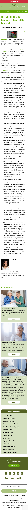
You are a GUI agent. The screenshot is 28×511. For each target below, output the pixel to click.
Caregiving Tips (7, 435)
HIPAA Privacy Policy (17, 498)
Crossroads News (8, 415)
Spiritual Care (7, 444)
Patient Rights (23, 502)
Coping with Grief (8, 441)
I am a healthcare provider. (15, 486)
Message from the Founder (11, 424)
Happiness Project (8, 421)
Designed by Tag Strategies (14, 507)
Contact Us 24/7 (5, 12)
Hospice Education (6, 29)
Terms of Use (9, 498)
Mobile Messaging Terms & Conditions (10, 502)
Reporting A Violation (14, 500)
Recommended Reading (10, 452)
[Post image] (14, 298)
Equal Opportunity (15, 495)
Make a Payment (6, 495)
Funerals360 (5, 70)
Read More (14, 319)
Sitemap (23, 495)
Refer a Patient (14, 1)
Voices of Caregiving (9, 446)
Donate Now (14, 466)
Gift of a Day (6, 438)
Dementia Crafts (8, 432)
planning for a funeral (6, 76)
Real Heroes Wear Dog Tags (11, 427)
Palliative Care (7, 429)
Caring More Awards (9, 418)
